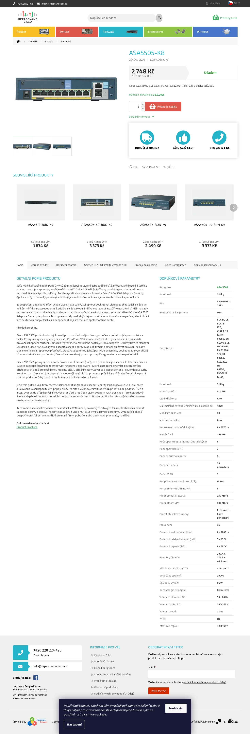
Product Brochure (27, 427)
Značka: (137, 60)
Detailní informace (139, 117)
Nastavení (74, 724)
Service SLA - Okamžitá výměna (112, 675)
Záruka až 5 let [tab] (39, 265)
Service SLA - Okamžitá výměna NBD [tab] (105, 265)
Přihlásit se (158, 691)
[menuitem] (34, 32)
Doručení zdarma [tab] (66, 265)
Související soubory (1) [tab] (207, 265)
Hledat (159, 18)
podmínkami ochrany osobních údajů (204, 682)
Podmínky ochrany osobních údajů (114, 694)
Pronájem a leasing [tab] (146, 265)
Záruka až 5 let (102, 655)
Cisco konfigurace (104, 668)
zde (103, 714)
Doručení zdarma (104, 662)
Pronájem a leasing (105, 681)
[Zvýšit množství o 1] (143, 104)
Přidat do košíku (167, 106)
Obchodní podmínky (106, 687)
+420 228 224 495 (47, 652)
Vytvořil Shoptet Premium (201, 722)
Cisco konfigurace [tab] (175, 265)
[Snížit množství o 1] (143, 109)
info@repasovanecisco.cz (50, 666)
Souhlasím (176, 708)
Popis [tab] (20, 265)
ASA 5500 (222, 287)
